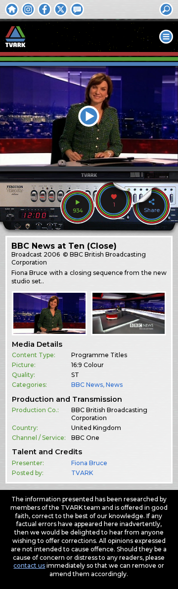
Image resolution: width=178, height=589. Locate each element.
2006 (52, 254)
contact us (29, 565)
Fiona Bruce (89, 463)
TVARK (82, 473)
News (114, 384)
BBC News (87, 384)
